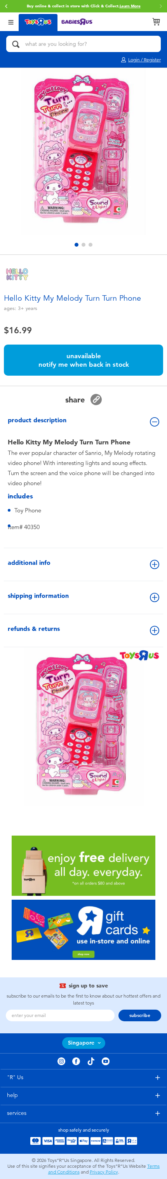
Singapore (81, 1043)
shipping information (38, 595)
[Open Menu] (11, 21)
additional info (29, 562)
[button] (6, 6)
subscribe (139, 1015)
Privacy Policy (104, 1172)
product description (37, 420)
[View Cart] (156, 21)
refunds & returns (34, 628)
